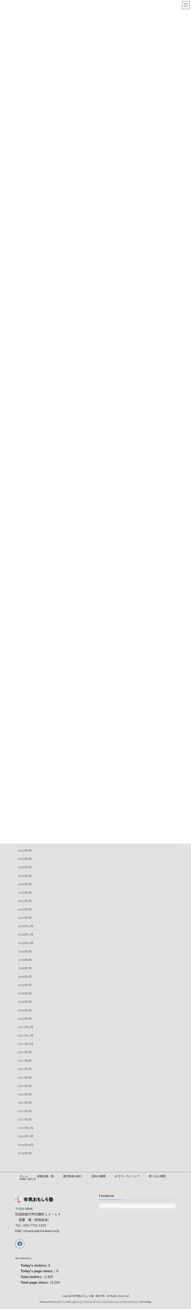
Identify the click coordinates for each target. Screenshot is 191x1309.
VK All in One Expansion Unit (108, 1301)
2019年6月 (25, 876)
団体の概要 (99, 1176)
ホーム (24, 1176)
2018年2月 (25, 1010)
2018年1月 (25, 1018)
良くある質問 (157, 1176)
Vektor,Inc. (133, 1301)
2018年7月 (25, 968)
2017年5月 (25, 1086)
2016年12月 (25, 1128)
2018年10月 (25, 943)
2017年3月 (25, 1102)
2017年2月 (25, 1111)
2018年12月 (25, 926)
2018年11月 (25, 934)
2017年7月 (25, 1069)
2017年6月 (25, 1077)
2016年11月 (25, 1136)
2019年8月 (25, 859)
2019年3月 (25, 901)
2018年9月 (25, 951)
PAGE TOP (182, 1265)
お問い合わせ (27, 1179)
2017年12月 (25, 1027)
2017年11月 (25, 1035)
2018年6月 (25, 976)
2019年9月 (25, 850)
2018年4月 (25, 993)
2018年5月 (25, 985)
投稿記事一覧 (45, 1176)
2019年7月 (25, 867)
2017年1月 (25, 1119)
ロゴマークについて (127, 1176)
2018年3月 (25, 1002)
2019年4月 (25, 892)
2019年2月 (25, 909)
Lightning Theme (80, 1301)
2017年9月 (25, 1052)
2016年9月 (25, 1153)
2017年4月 (25, 1094)
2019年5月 (25, 884)
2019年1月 (25, 918)
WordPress (59, 1301)
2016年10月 (25, 1145)
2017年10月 (25, 1044)
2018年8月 (25, 960)
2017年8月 (25, 1060)
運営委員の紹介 (72, 1176)
